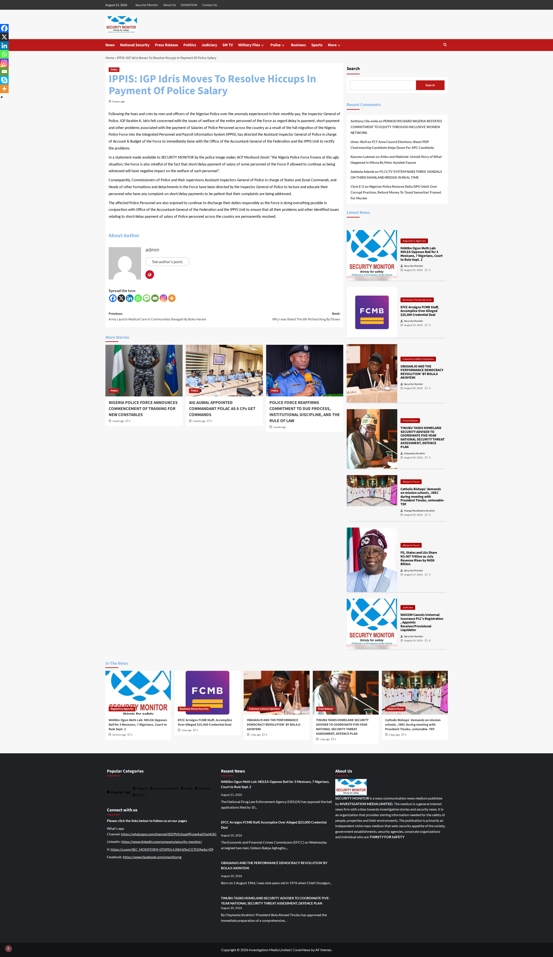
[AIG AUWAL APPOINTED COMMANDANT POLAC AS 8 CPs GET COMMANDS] (224, 370)
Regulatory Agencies (414, 240)
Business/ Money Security (417, 299)
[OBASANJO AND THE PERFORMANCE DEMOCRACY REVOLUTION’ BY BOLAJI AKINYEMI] (277, 693)
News (110, 45)
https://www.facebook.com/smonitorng (152, 857)
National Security (134, 45)
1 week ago (118, 421)
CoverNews (301, 950)
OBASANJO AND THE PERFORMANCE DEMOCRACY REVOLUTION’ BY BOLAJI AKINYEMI (273, 724)
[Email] (155, 298)
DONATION (189, 5)
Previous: (157, 316)
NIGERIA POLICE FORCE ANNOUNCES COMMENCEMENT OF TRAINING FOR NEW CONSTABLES (143, 409)
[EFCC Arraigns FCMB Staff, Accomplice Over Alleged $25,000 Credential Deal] (207, 693)
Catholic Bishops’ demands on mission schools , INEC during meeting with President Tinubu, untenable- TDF (413, 724)
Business (298, 45)
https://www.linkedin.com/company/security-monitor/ (161, 841)
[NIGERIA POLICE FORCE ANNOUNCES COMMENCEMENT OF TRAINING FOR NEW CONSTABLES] (144, 370)
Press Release (166, 45)
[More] (172, 298)
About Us (169, 5)
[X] (121, 298)
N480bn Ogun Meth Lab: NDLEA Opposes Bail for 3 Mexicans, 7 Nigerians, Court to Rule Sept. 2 (138, 724)
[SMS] (146, 298)
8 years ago (118, 101)
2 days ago (394, 735)
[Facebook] (113, 298)
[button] (445, 45)
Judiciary (209, 45)
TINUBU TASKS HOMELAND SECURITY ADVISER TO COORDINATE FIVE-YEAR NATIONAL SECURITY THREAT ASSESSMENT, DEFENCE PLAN (342, 727)
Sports (317, 45)
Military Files (249, 45)
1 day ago (186, 730)
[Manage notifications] (8, 948)
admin (152, 250)
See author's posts (167, 261)
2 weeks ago (199, 421)
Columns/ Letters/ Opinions (418, 359)
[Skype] (4, 80)
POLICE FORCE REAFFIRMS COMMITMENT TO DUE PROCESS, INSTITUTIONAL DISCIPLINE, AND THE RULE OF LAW (304, 412)
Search (353, 69)
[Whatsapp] (138, 298)
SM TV (227, 45)
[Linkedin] (129, 298)
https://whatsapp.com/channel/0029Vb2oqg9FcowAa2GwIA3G (168, 834)
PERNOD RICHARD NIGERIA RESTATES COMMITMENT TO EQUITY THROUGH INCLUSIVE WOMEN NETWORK (396, 127)
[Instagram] (163, 298)
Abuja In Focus (411, 481)
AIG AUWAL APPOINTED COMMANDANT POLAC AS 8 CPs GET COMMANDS (222, 409)
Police (275, 45)
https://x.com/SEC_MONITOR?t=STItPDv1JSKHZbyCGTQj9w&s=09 (162, 849)
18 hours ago (119, 735)
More (332, 45)
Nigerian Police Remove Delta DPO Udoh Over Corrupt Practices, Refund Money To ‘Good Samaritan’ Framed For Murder (396, 192)
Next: (306, 316)
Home (109, 58)
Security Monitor (146, 5)
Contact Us (209, 5)
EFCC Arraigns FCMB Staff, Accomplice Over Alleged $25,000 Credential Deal (205, 722)
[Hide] (1, 97)
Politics (189, 45)
